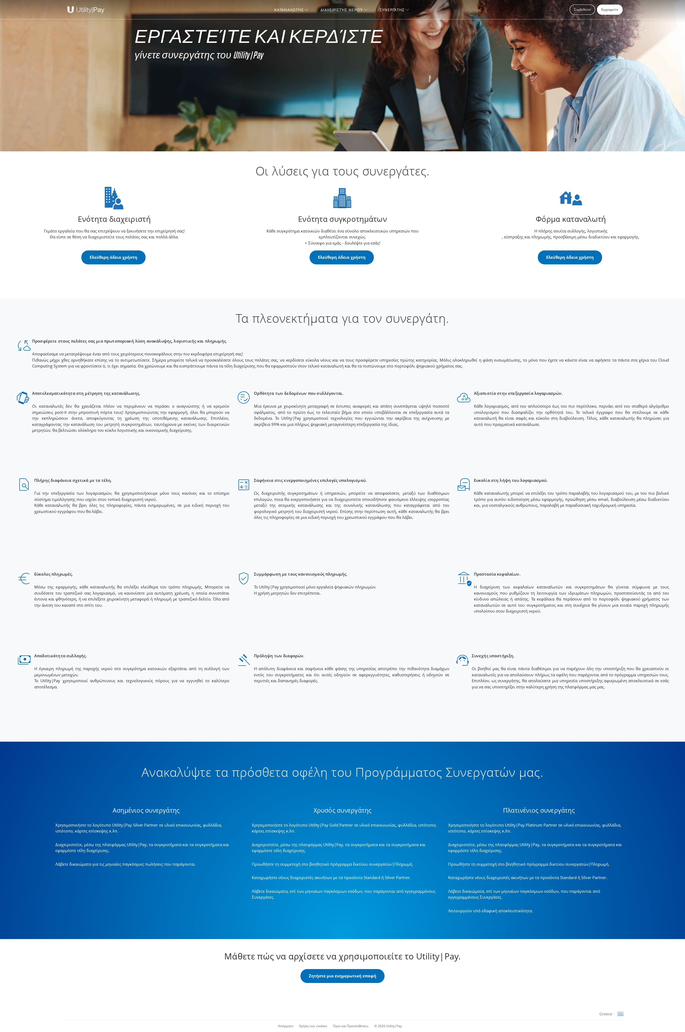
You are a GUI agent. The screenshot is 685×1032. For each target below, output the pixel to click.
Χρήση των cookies (313, 1026)
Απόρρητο (285, 1026)
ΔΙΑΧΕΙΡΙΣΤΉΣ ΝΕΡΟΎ (342, 9)
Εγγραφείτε (609, 9)
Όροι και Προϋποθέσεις (350, 1026)
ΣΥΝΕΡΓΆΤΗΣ (392, 9)
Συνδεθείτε (582, 9)
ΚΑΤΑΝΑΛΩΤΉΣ (289, 9)
